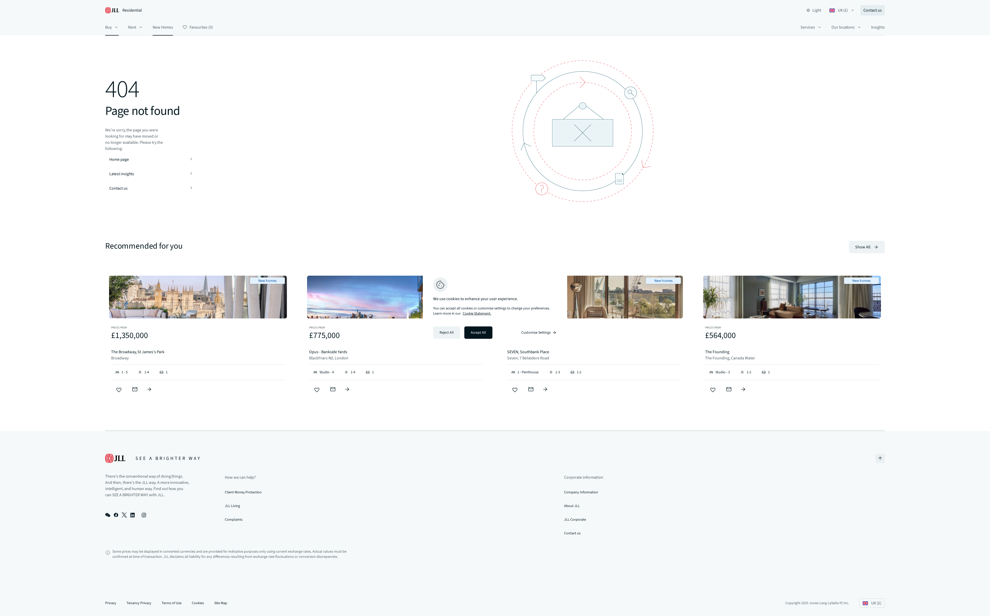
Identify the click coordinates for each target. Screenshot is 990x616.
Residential (132, 10)
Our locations (843, 27)
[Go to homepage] (152, 458)
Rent (132, 27)
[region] (495, 308)
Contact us (872, 10)
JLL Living (232, 506)
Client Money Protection (243, 492)
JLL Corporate (575, 519)
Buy (108, 27)
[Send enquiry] (135, 389)
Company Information (581, 492)
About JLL (572, 506)
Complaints (234, 519)
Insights (878, 27)
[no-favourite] (118, 390)
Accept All (478, 332)
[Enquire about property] (149, 389)
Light (816, 10)
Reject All (447, 332)
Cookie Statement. (477, 313)
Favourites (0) (201, 27)
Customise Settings (536, 332)
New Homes (163, 27)
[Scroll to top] (880, 458)
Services (808, 27)
